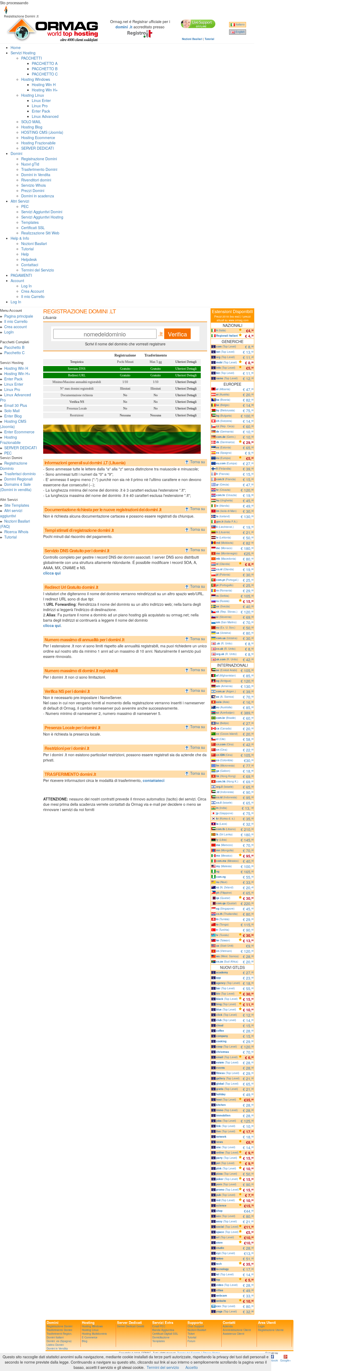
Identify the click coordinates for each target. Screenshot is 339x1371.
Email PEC (158, 1326)
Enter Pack (41, 111)
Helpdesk (29, 259)
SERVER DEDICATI (37, 148)
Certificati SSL (33, 227)
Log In (26, 285)
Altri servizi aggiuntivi (11, 513)
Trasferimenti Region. (59, 1334)
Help (25, 254)
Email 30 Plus (15, 405)
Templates (30, 222)
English (240, 32)
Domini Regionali (18, 479)
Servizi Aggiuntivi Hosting (42, 217)
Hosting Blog (31, 127)
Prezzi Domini (32, 190)
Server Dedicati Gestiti (130, 1326)
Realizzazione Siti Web (40, 232)
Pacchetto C (14, 352)
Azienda (228, 1326)
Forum (191, 1341)
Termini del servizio (163, 1367)
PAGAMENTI (21, 275)
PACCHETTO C (45, 74)
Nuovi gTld (30, 164)
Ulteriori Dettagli (186, 362)
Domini (16, 153)
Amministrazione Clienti (237, 1330)
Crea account (15, 326)
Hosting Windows (35, 79)
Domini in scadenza (37, 195)
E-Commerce (89, 1337)
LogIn (9, 332)
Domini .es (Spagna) (59, 1341)
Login (261, 1326)
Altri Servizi (20, 201)
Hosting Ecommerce (38, 137)
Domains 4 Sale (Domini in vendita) (16, 487)
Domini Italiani (55, 1337)
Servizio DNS (77, 369)
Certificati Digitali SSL (165, 1334)
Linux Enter (41, 100)
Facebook (272, 1360)
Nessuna (125, 415)
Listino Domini (55, 1345)
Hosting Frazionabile (38, 142)
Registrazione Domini (39, 158)
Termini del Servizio (37, 270)
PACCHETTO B (44, 68)
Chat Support (196, 1326)
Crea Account (32, 291)
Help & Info (20, 238)
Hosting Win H (44, 84)
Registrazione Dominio (13, 465)
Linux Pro (40, 105)
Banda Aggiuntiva (163, 1330)
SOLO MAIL (31, 121)
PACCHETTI (31, 58)
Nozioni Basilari (34, 243)
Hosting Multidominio (94, 1334)
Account (17, 280)
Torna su (198, 461)
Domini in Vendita (35, 174)
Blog (84, 1341)
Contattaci (29, 264)
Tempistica (76, 362)
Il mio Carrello (32, 296)
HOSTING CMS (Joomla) (42, 132)
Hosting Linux (32, 95)
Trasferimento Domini (39, 169)
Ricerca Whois (16, 531)
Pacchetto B (14, 347)
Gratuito (125, 369)
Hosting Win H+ (45, 89)
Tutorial (27, 248)
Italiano (240, 24)
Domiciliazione (161, 1337)
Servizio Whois (33, 185)
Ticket (191, 1334)
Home (16, 47)
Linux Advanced (45, 116)
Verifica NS (76, 402)
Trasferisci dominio (20, 473)
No (125, 395)
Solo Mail (12, 410)
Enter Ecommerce (19, 431)
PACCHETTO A (44, 63)
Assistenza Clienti (233, 1334)
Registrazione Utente (271, 1330)
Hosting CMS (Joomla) (13, 424)
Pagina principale (18, 316)
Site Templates (16, 505)
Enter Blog (13, 416)
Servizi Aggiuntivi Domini (41, 211)
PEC (25, 206)
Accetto (191, 1367)
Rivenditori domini (36, 179)
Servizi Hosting (23, 52)
